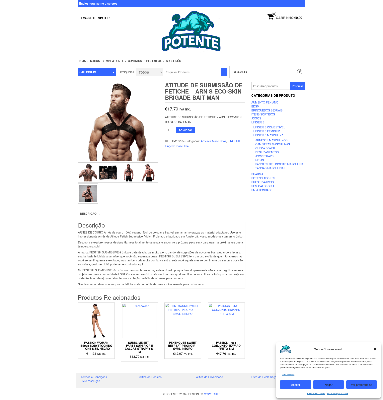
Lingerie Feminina (266, 131)
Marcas (95, 61)
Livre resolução (90, 381)
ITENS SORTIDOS (263, 114)
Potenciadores (263, 178)
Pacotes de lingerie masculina (279, 164)
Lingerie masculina (177, 146)
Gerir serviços (288, 374)
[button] (375, 349)
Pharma (257, 174)
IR (224, 72)
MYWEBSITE (212, 394)
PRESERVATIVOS (262, 182)
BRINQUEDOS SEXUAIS (266, 110)
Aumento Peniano (264, 102)
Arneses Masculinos (213, 141)
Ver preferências (361, 384)
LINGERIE (234, 141)
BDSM (255, 106)
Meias (259, 160)
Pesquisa (297, 86)
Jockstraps (264, 156)
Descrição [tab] (88, 214)
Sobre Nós (173, 61)
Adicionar (185, 130)
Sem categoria (262, 186)
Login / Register (95, 18)
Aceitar (295, 384)
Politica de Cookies (150, 377)
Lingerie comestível (269, 127)
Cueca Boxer (265, 148)
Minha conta (114, 61)
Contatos (135, 61)
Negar (329, 384)
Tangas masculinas (270, 168)
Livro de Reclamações (265, 377)
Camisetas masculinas (272, 144)
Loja (82, 61)
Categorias (87, 72)
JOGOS (256, 118)
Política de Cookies (316, 393)
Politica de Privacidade (208, 377)
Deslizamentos (267, 152)
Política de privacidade (337, 393)
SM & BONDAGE (261, 190)
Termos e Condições (94, 377)
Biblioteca (153, 61)
